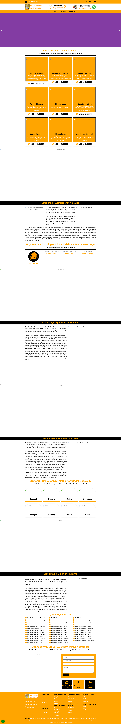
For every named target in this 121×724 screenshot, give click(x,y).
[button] (1, 30)
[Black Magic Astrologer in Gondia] (26, 640)
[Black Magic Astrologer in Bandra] (50, 628)
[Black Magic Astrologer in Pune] (74, 618)
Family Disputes (36, 104)
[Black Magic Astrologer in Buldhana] (26, 632)
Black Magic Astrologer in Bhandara (35, 630)
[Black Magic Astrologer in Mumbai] (50, 626)
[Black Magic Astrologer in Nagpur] (50, 630)
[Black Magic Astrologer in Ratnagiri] (74, 622)
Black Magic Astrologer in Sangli (83, 624)
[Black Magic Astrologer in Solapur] (74, 630)
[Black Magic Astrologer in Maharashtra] (26, 618)
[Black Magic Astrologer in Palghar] (50, 640)
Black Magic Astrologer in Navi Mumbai (84, 640)
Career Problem (36, 134)
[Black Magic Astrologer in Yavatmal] (74, 638)
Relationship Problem (60, 73)
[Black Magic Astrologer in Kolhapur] (50, 622)
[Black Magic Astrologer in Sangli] (74, 624)
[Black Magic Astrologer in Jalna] (50, 620)
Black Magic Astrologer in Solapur (83, 630)
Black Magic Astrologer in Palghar (59, 640)
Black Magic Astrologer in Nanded (59, 632)
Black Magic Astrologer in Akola (34, 622)
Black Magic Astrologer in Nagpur (59, 630)
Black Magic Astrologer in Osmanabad (60, 638)
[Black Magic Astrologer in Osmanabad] (50, 638)
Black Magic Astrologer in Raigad (83, 620)
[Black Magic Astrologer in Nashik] (50, 636)
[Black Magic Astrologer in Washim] (74, 636)
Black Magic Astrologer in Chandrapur (36, 634)
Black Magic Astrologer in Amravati (35, 624)
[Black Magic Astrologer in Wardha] (74, 634)
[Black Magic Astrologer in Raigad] (74, 620)
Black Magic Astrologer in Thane (83, 632)
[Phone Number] (42, 711)
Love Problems (36, 73)
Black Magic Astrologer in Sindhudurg (84, 628)
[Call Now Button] (3, 721)
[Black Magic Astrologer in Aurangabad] (26, 626)
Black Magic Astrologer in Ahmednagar (36, 620)
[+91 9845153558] (26, 2)
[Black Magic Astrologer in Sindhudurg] (74, 628)
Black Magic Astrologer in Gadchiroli (36, 638)
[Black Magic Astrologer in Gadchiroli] (26, 638)
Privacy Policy (45, 705)
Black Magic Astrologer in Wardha (83, 634)
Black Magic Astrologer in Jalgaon (59, 617)
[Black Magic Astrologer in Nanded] (50, 632)
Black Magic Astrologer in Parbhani (59, 642)
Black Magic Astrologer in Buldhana (35, 632)
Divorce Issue (60, 104)
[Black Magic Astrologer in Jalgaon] (50, 618)
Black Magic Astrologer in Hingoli (35, 642)
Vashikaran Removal (84, 134)
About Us (55, 11)
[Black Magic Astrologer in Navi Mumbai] (74, 640)
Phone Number (46, 710)
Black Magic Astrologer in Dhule (34, 636)
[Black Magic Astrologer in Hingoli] (26, 642)
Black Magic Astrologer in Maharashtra (36, 617)
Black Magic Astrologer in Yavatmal (83, 638)
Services (63, 11)
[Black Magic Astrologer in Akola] (26, 622)
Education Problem (84, 104)
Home (47, 11)
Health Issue (60, 134)
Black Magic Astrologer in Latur (58, 624)
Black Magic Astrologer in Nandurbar (60, 634)
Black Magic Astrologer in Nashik (59, 636)
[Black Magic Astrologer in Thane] (74, 632)
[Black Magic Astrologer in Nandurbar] (50, 634)
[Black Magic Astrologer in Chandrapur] (26, 634)
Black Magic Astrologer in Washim (83, 636)
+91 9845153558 (33, 1)
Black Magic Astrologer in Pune (82, 617)
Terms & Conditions (46, 704)
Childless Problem (84, 73)
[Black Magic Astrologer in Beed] (26, 628)
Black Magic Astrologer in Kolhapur (59, 622)
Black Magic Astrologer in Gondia (35, 640)
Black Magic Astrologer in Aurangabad (36, 626)
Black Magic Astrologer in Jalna (58, 620)
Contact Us (72, 11)
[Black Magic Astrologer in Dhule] (26, 636)
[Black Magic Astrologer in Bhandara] (26, 630)
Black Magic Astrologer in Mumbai (59, 626)
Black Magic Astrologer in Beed (35, 628)
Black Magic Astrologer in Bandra (59, 628)
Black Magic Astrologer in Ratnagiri (83, 622)
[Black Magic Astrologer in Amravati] (26, 624)
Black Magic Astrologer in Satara (83, 626)
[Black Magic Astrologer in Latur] (50, 624)
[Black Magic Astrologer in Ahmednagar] (26, 620)
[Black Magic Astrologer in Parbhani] (50, 642)
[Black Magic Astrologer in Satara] (74, 626)
